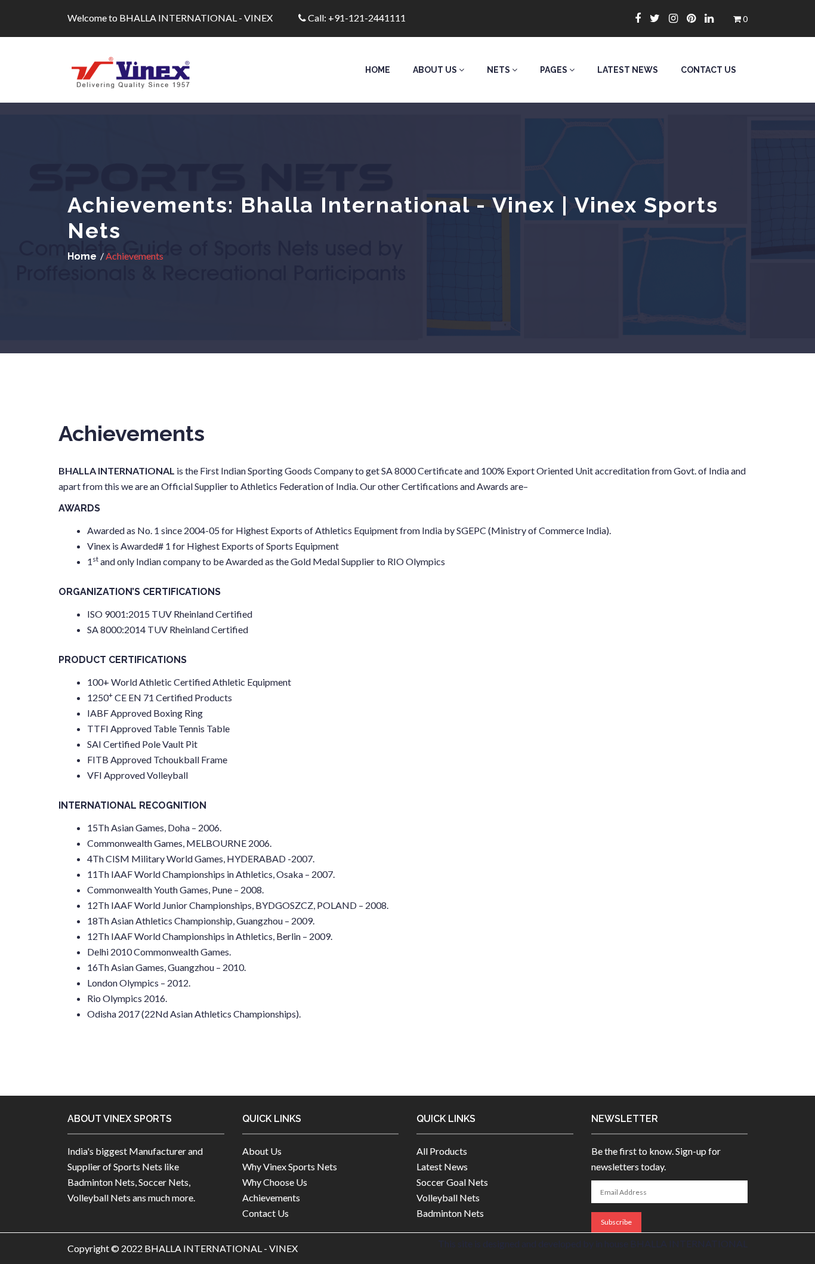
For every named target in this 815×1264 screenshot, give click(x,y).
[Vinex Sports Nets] (145, 70)
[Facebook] (642, 17)
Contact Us (708, 70)
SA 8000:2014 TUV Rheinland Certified (167, 629)
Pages (554, 70)
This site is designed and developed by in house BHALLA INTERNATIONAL (593, 1243)
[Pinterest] (696, 17)
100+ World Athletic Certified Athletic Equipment (189, 682)
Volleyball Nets (448, 1197)
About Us (436, 70)
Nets (499, 70)
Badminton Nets (450, 1213)
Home (377, 70)
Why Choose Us (274, 1182)
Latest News (627, 70)
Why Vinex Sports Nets (289, 1166)
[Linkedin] (714, 17)
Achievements (271, 1197)
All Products (441, 1151)
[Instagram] (678, 17)
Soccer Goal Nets (452, 1182)
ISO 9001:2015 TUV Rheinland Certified (169, 613)
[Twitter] (659, 17)
